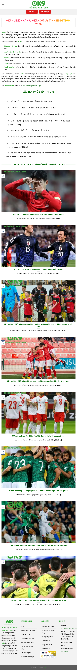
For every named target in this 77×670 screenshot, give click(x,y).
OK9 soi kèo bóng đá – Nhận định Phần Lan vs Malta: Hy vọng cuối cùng (38, 436)
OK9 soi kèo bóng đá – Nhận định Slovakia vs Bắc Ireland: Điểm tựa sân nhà (38, 546)
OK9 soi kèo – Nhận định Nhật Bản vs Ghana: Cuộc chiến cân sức (38, 269)
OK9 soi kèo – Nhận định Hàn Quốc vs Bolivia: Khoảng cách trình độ (38, 214)
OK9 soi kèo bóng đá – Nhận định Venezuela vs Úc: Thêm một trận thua (38, 600)
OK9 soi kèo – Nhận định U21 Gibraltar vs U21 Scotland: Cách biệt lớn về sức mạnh (38, 381)
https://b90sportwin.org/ (31, 86)
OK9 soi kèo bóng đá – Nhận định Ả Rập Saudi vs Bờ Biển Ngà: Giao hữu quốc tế (38, 491)
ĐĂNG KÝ (32, 12)
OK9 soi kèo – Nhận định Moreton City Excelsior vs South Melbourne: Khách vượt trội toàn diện (38, 325)
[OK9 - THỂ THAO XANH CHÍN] (38, 4)
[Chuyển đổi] (8, 101)
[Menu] (3, 4)
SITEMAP (64, 651)
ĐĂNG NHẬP (45, 12)
